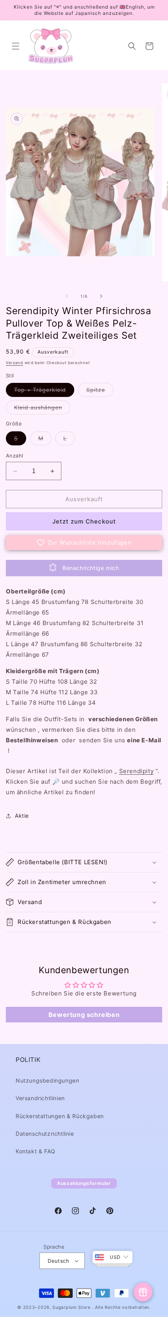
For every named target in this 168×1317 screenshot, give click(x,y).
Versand (14, 362)
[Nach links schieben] (66, 296)
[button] (15, 46)
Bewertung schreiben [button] (84, 1015)
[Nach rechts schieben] (101, 296)
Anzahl (14, 455)
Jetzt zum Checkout (84, 521)
